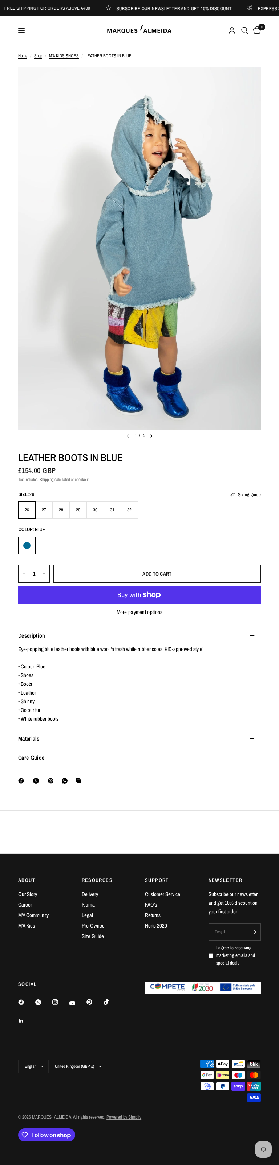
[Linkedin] (26, 1021)
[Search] (245, 30)
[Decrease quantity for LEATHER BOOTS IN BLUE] (24, 573)
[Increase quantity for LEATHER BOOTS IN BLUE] (44, 573)
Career (25, 904)
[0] (256, 30)
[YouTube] (77, 1003)
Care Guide (31, 758)
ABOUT (26, 880)
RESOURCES (97, 880)
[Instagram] (60, 1002)
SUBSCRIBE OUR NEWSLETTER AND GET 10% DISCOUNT (163, 8)
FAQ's (151, 904)
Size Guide (93, 936)
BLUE (27, 545)
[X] (37, 780)
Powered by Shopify (123, 1117)
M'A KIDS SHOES (64, 56)
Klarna (88, 904)
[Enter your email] (253, 932)
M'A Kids (26, 925)
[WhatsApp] (66, 780)
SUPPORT (157, 880)
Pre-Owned (93, 925)
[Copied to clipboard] (80, 780)
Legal (87, 915)
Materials (28, 738)
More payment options (140, 612)
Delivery (90, 894)
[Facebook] (22, 780)
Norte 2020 (156, 925)
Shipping (46, 479)
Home (22, 56)
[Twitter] (43, 1002)
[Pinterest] (52, 780)
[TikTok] (112, 1002)
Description (31, 635)
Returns (153, 915)
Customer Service (162, 894)
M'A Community (33, 915)
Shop (38, 56)
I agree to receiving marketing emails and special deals (235, 955)
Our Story (27, 894)
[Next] (151, 436)
